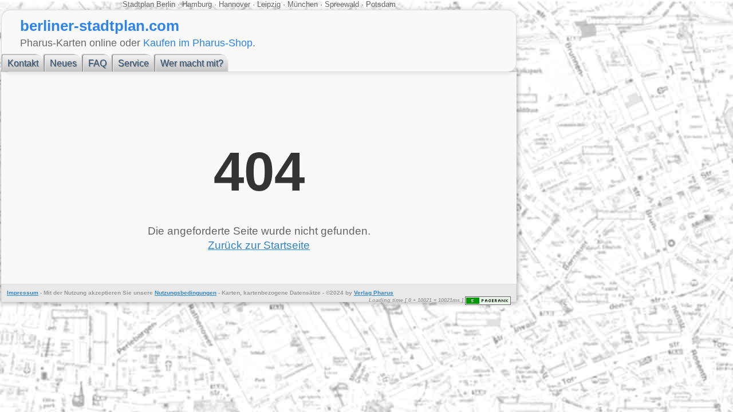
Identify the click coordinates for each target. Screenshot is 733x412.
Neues (63, 63)
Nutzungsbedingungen (185, 293)
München (302, 4)
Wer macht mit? (191, 63)
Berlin (167, 4)
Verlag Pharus (373, 293)
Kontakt (22, 63)
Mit (48, 293)
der (57, 293)
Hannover (234, 4)
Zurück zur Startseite (259, 245)
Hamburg (197, 4)
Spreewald (341, 4)
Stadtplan (139, 4)
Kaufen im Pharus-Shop (198, 43)
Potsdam (380, 4)
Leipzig (269, 4)
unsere (143, 293)
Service (133, 63)
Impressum (22, 293)
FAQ (97, 63)
